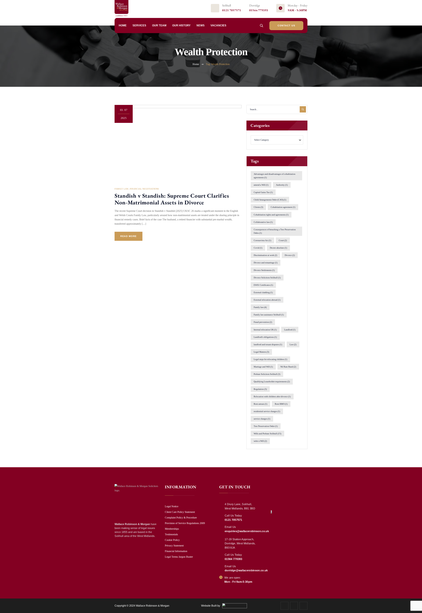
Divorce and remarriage (265, 262)
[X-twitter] (294, 606)
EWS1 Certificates (263, 285)
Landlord (289, 329)
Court (283, 240)
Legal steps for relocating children (270, 359)
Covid (258, 248)
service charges (262, 419)
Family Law (122, 189)
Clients (258, 207)
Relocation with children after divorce (272, 396)
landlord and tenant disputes (268, 344)
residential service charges (267, 411)
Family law (260, 307)
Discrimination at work (265, 255)
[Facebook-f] (284, 606)
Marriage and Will (263, 366)
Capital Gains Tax (263, 192)
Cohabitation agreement (283, 207)
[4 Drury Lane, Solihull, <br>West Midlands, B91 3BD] (221, 504)
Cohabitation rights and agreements (271, 214)
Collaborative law (263, 222)
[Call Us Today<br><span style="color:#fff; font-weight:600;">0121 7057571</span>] (221, 515)
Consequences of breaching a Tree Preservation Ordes (275, 231)
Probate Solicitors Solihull (267, 374)
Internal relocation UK (265, 329)
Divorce (290, 255)
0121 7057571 (231, 10)
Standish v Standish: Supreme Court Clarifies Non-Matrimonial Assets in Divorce (172, 199)
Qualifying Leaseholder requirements (272, 381)
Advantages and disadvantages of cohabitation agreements (274, 176)
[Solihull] (215, 8)
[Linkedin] (303, 606)
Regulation (260, 389)
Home (196, 64)
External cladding (263, 292)
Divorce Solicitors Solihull (267, 277)
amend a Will (261, 185)
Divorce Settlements (264, 270)
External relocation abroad (267, 300)
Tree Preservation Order (266, 426)
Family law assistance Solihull (269, 314)
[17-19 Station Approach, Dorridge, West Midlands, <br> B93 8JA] (221, 539)
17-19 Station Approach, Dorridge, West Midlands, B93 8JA (240, 543)
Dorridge (254, 5)
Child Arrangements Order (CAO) (270, 199)
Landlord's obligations (265, 337)
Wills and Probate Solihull (267, 433)
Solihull (226, 5)
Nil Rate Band (288, 366)
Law (293, 344)
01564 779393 (258, 10)
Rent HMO (281, 404)
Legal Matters (261, 352)
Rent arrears (260, 404)
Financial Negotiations (144, 189)
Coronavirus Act (262, 240)
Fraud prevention (263, 322)
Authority (282, 185)
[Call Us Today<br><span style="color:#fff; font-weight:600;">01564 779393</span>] (221, 554)
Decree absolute (278, 248)
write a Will (260, 441)
